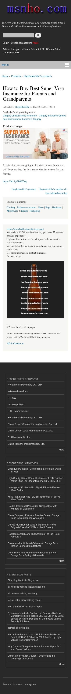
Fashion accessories (26, 207)
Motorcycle (12, 210)
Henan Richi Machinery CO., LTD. (25, 384)
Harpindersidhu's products (38, 76)
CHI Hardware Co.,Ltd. (19, 437)
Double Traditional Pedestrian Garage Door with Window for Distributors (32, 507)
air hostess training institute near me (26, 586)
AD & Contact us (15, 343)
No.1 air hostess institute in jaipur (25, 606)
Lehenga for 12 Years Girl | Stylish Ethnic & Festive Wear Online (34, 488)
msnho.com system (26, 684)
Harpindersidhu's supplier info (53, 189)
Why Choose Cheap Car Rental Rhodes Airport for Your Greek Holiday (34, 647)
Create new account (21, 42)
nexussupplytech (16, 404)
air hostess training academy (22, 593)
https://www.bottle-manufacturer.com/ (25, 229)
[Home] (35, 9)
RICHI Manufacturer (18, 410)
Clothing (11, 207)
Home (5, 76)
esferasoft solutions (18, 391)
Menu (5, 64)
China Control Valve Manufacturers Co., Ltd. (30, 430)
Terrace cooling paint (18, 627)
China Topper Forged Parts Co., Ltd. (26, 443)
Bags (47, 207)
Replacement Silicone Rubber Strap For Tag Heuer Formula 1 (34, 535)
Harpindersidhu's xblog (56, 193)
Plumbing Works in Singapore (23, 580)
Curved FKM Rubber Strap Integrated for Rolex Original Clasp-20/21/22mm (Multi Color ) (32, 526)
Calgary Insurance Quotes (52, 115)
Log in (6, 42)
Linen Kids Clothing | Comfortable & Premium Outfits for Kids (34, 470)
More (61, 449)
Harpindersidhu (22, 106)
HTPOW (12, 397)
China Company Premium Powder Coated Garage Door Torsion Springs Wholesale (33, 516)
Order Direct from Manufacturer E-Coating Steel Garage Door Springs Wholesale (32, 554)
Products (16, 76)
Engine (24, 210)
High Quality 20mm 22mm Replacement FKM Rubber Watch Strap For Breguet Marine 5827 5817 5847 (35, 479)
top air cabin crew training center (24, 599)
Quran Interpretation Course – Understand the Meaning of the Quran (31, 657)
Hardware (57, 207)
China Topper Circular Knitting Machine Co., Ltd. (32, 424)
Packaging (35, 210)
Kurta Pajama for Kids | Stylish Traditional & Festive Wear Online (34, 498)
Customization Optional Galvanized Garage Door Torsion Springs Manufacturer (33, 544)
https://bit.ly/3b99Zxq (15, 181)
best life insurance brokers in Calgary (22, 118)
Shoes (41, 207)
